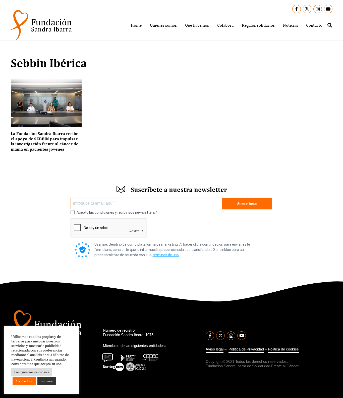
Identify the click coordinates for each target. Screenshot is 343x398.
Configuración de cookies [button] (31, 372)
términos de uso (165, 255)
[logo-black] (41, 25)
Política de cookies (283, 349)
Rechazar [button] (46, 381)
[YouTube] (328, 9)
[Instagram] (317, 9)
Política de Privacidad (246, 349)
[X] (307, 9)
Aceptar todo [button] (24, 381)
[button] (181, 25)
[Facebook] (296, 9)
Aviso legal (214, 349)
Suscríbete (247, 203)
